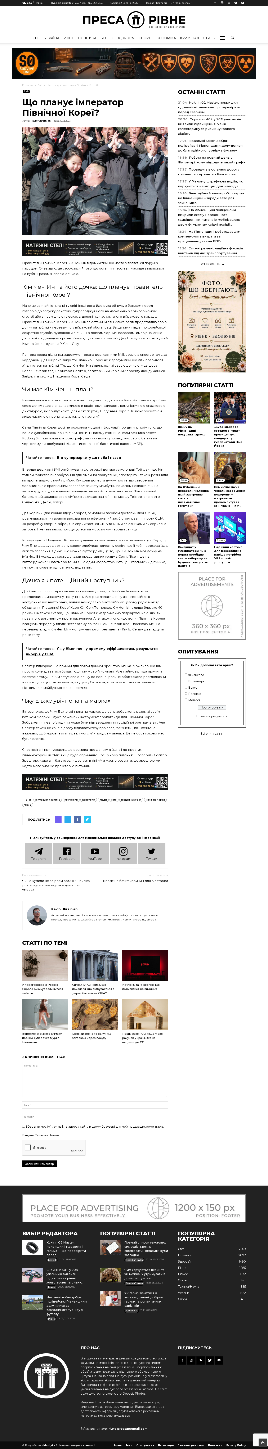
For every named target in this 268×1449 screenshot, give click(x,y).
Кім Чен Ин (71, 799)
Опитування (145, 1445)
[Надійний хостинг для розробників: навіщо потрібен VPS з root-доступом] (230, 528)
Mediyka (49, 1445)
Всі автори (166, 1445)
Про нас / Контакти (156, 2)
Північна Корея (155, 799)
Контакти (215, 1445)
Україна (51, 38)
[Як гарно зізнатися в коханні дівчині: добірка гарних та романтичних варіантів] (110, 1298)
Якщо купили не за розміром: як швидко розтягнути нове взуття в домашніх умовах (56, 885)
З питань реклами (181, 2)
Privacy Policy (236, 1445)
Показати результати (212, 716)
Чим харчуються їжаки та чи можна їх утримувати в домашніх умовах (144, 1274)
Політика (87, 38)
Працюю (194, 694)
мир (114, 799)
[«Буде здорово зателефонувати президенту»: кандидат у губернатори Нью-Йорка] (230, 408)
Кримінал (189, 38)
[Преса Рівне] (134, 20)
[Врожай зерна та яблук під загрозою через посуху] (95, 1014)
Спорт (144, 38)
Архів (118, 1445)
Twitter (151, 859)
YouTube (95, 859)
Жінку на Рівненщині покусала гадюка (192, 430)
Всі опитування (211, 733)
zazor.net (88, 1445)
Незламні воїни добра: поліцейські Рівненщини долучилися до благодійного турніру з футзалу (210, 145)
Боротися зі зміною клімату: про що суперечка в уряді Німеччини (42, 1038)
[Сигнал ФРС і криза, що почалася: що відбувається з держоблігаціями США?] (95, 965)
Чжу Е (27, 804)
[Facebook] (215, 3)
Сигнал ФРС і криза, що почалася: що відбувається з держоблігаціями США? (93, 989)
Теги (129, 1445)
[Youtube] (243, 3)
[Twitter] (236, 3)
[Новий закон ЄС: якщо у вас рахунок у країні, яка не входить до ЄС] (145, 1014)
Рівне (68, 38)
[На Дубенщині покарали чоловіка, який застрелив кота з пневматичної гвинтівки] (194, 468)
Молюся (194, 700)
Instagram (123, 859)
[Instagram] (222, 3)
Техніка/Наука (188, 1287)
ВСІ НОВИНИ (211, 264)
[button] (222, 38)
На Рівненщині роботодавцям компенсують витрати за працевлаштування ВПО (209, 236)
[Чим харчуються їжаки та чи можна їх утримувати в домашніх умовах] (110, 1275)
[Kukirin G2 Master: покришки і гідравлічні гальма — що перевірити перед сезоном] (32, 1247)
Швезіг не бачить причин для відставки (135, 881)
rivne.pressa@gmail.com (127, 1429)
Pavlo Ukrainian (41, 120)
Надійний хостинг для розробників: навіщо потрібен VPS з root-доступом (228, 554)
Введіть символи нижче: (40, 1135)
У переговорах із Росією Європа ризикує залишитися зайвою (42, 989)
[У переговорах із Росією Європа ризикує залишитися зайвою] (45, 965)
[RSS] (229, 3)
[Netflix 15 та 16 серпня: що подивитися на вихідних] (145, 965)
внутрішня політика (47, 799)
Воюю (192, 687)
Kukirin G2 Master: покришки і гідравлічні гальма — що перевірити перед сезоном (209, 107)
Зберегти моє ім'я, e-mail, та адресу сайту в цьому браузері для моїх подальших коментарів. (95, 1126)
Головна (28, 85)
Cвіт (36, 38)
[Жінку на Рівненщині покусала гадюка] (194, 408)
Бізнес (106, 38)
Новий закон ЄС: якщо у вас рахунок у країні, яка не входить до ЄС (142, 1038)
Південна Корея (131, 799)
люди (103, 799)
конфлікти (88, 799)
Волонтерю (197, 681)
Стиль (209, 38)
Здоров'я (125, 38)
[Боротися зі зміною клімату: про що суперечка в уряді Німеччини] (45, 1014)
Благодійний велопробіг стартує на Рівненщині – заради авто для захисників (211, 198)
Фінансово (196, 675)
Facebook (67, 859)
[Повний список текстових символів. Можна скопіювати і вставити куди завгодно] (110, 1247)
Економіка (165, 38)
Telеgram (38, 859)
